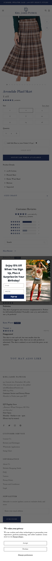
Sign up (14, 297)
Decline (25, 549)
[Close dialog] (48, 261)
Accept (25, 543)
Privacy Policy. (18, 537)
